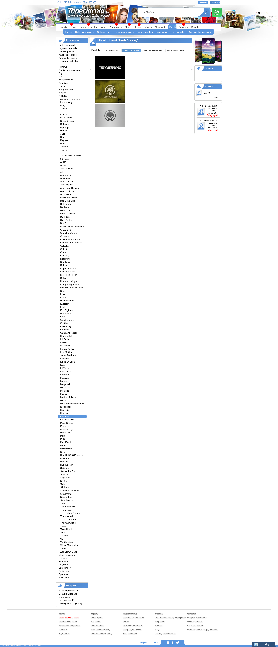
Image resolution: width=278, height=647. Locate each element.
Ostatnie (209, 68)
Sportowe (63, 574)
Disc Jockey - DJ (68, 117)
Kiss (62, 365)
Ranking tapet (97, 625)
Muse (63, 400)
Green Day (65, 326)
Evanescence (67, 300)
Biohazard (65, 210)
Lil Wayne (65, 368)
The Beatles (66, 510)
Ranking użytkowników (133, 617)
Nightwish (65, 410)
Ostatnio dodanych (131, 50)
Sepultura (65, 477)
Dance (63, 114)
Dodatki (195, 27)
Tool (62, 532)
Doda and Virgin (68, 281)
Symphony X (66, 500)
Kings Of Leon (67, 361)
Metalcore (65, 387)
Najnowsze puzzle (68, 48)
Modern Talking (68, 397)
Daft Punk (65, 258)
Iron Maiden (66, 352)
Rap (62, 137)
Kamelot (64, 358)
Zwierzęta (64, 577)
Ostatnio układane (68, 593)
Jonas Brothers (68, 355)
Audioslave (65, 194)
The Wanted (66, 516)
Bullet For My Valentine (72, 226)
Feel (62, 307)
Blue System (66, 220)
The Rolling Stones (70, 513)
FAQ (157, 629)
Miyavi (63, 394)
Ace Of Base (66, 168)
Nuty (62, 105)
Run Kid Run (66, 464)
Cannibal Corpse (68, 233)
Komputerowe (66, 79)
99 (139, 24)
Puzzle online (72, 40)
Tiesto (63, 526)
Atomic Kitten (67, 191)
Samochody (65, 568)
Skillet (63, 484)
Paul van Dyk (67, 429)
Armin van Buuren (69, 188)
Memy (103, 27)
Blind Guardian (67, 213)
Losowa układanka (68, 61)
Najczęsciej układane (153, 50)
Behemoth (65, 204)
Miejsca (62, 92)
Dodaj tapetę (96, 617)
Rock (62, 143)
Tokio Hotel (66, 529)
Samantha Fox (67, 471)
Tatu (62, 503)
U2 (61, 539)
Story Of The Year (69, 490)
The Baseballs (67, 506)
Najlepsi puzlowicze (84, 32)
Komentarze (116, 27)
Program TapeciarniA (197, 617)
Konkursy (183, 27)
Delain (63, 265)
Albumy (128, 27)
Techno (64, 146)
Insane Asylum (67, 349)
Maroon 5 (65, 381)
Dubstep (64, 124)
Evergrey (65, 303)
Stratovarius (66, 493)
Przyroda (63, 564)
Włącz (268, 644)
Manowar (65, 378)
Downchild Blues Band (71, 287)
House (63, 130)
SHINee (64, 481)
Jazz (62, 133)
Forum (138, 27)
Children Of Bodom (70, 239)
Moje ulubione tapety (100, 629)
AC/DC (63, 165)
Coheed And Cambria (71, 242)
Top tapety (96, 621)
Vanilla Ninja (66, 542)
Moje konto (160, 27)
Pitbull (63, 445)
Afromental (65, 175)
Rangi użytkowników (132, 629)
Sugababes (66, 497)
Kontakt (158, 625)
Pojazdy (63, 558)
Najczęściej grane (68, 54)
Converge (65, 255)
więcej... (216, 97)
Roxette (64, 461)
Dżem (63, 291)
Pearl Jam (65, 432)
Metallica (64, 390)
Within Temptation (69, 545)
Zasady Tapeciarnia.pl (165, 634)
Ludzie (62, 86)
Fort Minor (65, 313)
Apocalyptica (66, 184)
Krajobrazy (64, 83)
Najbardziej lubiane (175, 50)
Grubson (64, 329)
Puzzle (172, 27)
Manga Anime (66, 89)
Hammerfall (66, 336)
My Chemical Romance (72, 403)
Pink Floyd (65, 442)
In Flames (65, 345)
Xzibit (63, 548)
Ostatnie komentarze (132, 625)
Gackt (63, 316)
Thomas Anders (68, 519)
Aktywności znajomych (69, 625)
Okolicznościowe (67, 555)
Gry (60, 73)
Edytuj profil (64, 634)
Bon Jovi (64, 223)
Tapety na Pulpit (68, 27)
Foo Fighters (66, 310)
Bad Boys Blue (67, 200)
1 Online (209, 86)
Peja (62, 435)
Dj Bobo (64, 278)
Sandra (64, 474)
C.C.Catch (65, 229)
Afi (61, 171)
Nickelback (65, 407)
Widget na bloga (194, 621)
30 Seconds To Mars (70, 155)
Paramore (65, 426)
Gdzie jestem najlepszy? (200, 32)
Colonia (64, 249)
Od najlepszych (112, 50)
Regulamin (160, 621)
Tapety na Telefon (88, 27)
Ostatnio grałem (145, 32)
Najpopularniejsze (68, 58)
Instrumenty (66, 102)
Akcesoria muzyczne (70, 99)
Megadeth (65, 384)
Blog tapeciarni (130, 634)
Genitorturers (67, 320)
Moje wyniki (161, 32)
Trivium (64, 535)
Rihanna (64, 458)
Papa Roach (66, 423)
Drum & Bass (67, 121)
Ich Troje (64, 339)
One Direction (67, 419)
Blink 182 (65, 217)
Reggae (64, 140)
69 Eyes (64, 159)
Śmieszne (64, 571)
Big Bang (65, 207)
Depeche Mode (68, 268)
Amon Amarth (67, 181)
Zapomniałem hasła (68, 621)
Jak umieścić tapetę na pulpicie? (170, 617)
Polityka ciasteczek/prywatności (202, 629)
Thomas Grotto (68, 522)
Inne (61, 76)
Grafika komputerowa (70, 70)
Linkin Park (66, 371)
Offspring (65, 416)
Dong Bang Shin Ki (69, 284)
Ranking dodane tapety (101, 634)
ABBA (63, 162)
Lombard (65, 374)
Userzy (148, 27)
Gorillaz (64, 323)
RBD (62, 452)
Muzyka (63, 95)
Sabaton (64, 468)
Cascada (64, 236)
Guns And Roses (68, 332)
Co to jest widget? (195, 625)
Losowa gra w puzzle (124, 32)
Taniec (63, 108)
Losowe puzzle (66, 51)
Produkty (63, 561)
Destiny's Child (67, 271)
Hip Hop (64, 127)
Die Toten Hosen (68, 275)
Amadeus (65, 178)
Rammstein (66, 448)
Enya (62, 294)
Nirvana (64, 413)
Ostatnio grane (104, 32)
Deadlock (65, 262)
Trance (63, 150)
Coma (63, 252)
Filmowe (63, 67)
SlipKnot (64, 487)
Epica (63, 297)
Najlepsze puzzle (67, 45)
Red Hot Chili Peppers (71, 455)
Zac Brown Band (68, 551)
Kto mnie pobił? (178, 32)
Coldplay (64, 246)
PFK (62, 439)
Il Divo (63, 342)
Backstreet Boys (68, 197)
